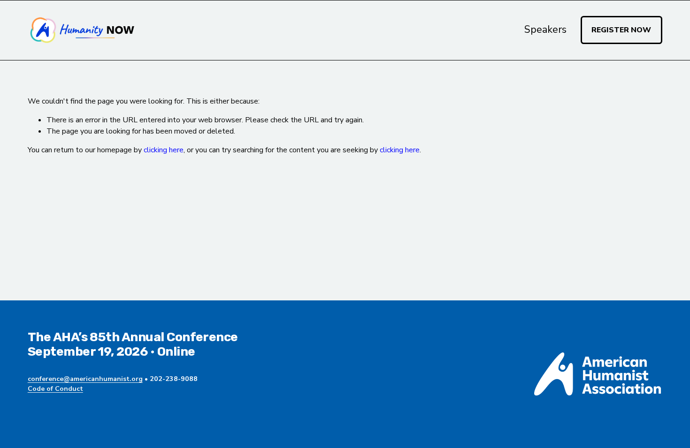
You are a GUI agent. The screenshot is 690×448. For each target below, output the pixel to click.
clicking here (164, 150)
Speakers (545, 29)
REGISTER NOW (621, 30)
